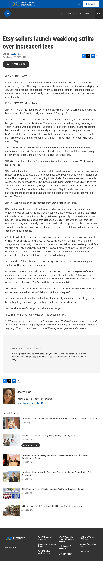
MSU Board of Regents (65, 547)
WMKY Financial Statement (45, 538)
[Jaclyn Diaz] (9, 396)
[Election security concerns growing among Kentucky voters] (11, 440)
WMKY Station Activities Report (45, 552)
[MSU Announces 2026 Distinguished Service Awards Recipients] (11, 510)
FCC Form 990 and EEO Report (87, 538)
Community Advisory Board (47, 545)
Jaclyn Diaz (16, 54)
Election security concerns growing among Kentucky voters (49, 435)
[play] (7, 13)
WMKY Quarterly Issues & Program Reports (66, 539)
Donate (92, 4)
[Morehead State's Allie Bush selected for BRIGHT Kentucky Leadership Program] (11, 423)
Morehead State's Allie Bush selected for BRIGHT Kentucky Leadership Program (59, 418)
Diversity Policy (65, 554)
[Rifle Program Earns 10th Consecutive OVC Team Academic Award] (11, 493)
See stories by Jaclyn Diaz (31, 403)
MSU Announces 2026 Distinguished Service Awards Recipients (51, 506)
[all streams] (99, 13)
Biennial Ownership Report (88, 545)
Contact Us (84, 552)
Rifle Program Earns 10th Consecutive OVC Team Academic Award (52, 489)
